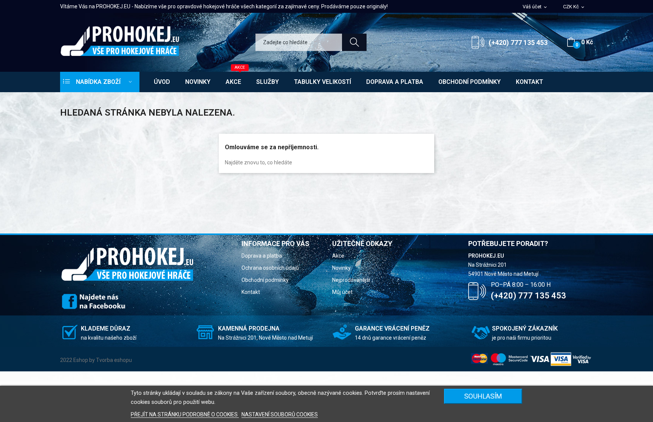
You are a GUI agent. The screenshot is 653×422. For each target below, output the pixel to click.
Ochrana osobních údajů (270, 268)
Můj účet (342, 292)
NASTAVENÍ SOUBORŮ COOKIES (279, 414)
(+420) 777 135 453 (518, 42)
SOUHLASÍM (483, 396)
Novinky (341, 268)
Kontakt (250, 292)
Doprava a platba (261, 256)
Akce (338, 256)
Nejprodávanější (351, 280)
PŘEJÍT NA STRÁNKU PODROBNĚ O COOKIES (185, 414)
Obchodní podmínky (265, 280)
